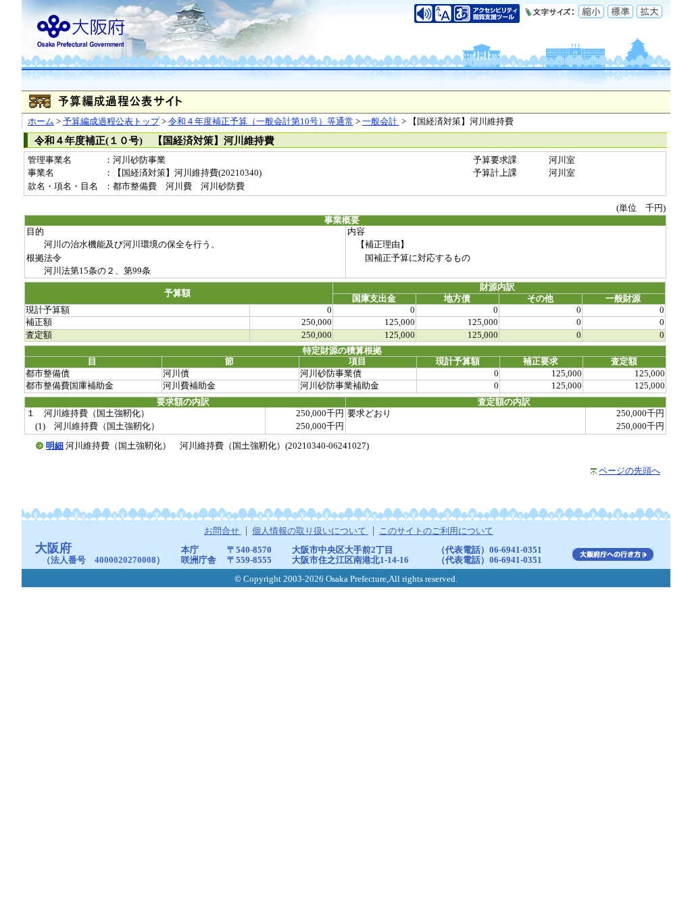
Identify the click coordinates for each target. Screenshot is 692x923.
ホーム (41, 121)
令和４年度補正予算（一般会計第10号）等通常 (260, 121)
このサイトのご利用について (436, 531)
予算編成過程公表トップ (111, 121)
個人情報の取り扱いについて (310, 531)
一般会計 (380, 121)
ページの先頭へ (629, 471)
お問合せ (222, 531)
